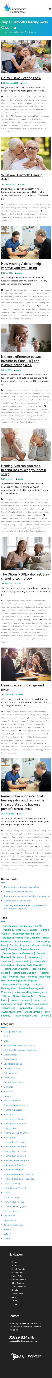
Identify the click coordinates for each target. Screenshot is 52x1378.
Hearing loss (37, 296)
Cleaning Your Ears (13, 1068)
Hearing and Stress (8, 629)
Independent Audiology (15, 984)
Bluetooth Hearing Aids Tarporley (14, 100)
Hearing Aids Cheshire (15, 103)
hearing (16, 119)
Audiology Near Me (12, 734)
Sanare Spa (8, 1008)
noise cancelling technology (32, 750)
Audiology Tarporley (29, 734)
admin (24, 83)
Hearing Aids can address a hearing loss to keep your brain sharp (23, 470)
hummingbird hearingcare (11, 129)
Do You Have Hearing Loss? (21, 78)
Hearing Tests (17, 125)
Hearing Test (6, 125)
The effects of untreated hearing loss (21, 886)
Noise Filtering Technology (20, 620)
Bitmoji (33, 929)
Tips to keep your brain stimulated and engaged (27, 896)
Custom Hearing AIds (14, 1082)
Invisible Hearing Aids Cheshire (13, 113)
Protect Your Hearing (14, 1201)
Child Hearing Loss (13, 1063)
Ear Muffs (8, 1091)
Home (14, 1262)
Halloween (33, 957)
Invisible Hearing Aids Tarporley (21, 306)
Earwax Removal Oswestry (17, 953)
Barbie (7, 1036)
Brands (15, 1290)
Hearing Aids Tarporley (34, 103)
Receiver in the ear (34, 406)
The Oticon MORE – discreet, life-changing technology (25, 576)
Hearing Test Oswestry (14, 299)
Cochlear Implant (19, 945)
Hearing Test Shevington (23, 106)
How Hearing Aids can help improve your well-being (21, 266)
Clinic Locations (19, 1286)
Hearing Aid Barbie (13, 1109)
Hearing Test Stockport (32, 217)
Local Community (12, 1183)
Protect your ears (20, 1000)
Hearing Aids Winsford (39, 122)
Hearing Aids (25, 119)
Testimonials (17, 1293)
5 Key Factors (18, 1283)
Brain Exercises (11, 1054)
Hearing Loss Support (26, 629)
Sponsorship (26, 1008)
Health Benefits (18, 1269)
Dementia (25, 293)
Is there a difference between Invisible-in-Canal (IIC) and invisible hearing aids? (22, 361)
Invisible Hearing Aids (37, 109)
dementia (16, 522)
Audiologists (28, 731)
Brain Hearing (15, 293)
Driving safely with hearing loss (19, 891)
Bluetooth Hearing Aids (24, 116)
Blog (14, 1297)
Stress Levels (32, 1011)
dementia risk (26, 522)
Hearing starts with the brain (17, 900)
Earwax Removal (30, 949)
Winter (7, 1238)
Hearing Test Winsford (18, 109)
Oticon (38, 515)
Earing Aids (17, 1276)
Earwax (12, 949)
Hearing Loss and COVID (16, 1132)
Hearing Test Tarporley (33, 299)
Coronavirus (9, 1077)
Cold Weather (34, 100)
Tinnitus (7, 1229)
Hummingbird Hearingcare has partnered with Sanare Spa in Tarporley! (25, 907)
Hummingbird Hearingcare (16, 1160)
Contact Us (16, 1304)
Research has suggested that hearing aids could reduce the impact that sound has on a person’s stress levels (22, 802)
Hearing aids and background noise (22, 687)
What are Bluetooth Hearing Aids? (22, 177)
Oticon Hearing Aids (28, 422)
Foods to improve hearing (16, 1105)
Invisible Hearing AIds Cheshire (18, 319)
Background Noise (11, 97)
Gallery (15, 1300)
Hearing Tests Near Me (33, 125)
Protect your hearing (36, 1004)
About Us (16, 1265)
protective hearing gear (15, 1206)
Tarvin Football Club (25, 1015)
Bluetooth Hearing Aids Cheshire (33, 97)
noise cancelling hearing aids (20, 639)
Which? (45, 1015)
